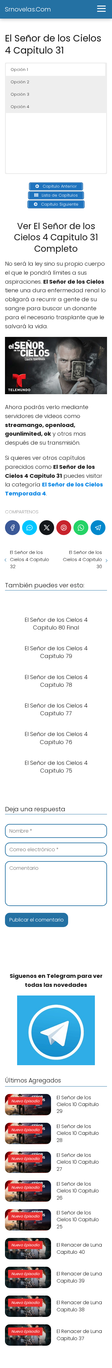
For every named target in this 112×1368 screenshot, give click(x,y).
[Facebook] (12, 527)
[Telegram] (98, 527)
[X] (46, 527)
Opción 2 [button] (20, 82)
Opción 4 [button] (20, 107)
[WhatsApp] (80, 527)
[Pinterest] (63, 527)
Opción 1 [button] (19, 69)
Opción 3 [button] (20, 94)
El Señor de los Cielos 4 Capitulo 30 (82, 559)
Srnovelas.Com (28, 9)
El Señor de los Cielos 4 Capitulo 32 (29, 559)
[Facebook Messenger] (29, 527)
